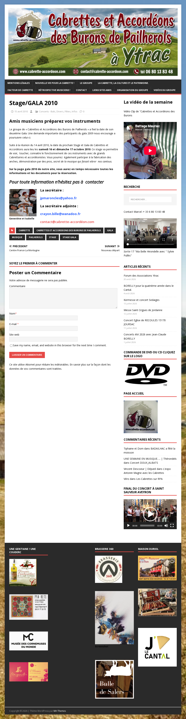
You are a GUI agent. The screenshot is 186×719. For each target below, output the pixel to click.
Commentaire (17, 286)
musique (17, 237)
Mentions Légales (18, 83)
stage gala (69, 237)
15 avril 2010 (21, 111)
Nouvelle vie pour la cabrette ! (54, 83)
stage (52, 237)
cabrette (24, 230)
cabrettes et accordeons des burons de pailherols (69, 230)
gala (110, 230)
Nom (12, 313)
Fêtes (68, 111)
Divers (60, 111)
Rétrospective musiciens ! (54, 90)
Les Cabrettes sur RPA (149, 479)
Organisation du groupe (132, 90)
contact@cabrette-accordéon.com (67, 222)
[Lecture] (128, 525)
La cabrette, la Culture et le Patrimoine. (123, 83)
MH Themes (60, 710)
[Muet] (166, 525)
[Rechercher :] (150, 199)
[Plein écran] (172, 525)
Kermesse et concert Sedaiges (141, 300)
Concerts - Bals (47, 111)
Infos (74, 111)
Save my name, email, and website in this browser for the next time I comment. (59, 345)
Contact (81, 90)
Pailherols (36, 237)
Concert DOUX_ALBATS (144, 462)
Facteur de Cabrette (20, 90)
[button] (150, 514)
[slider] (147, 525)
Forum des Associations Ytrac (141, 275)
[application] (150, 514)
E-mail (13, 324)
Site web (14, 334)
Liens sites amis (101, 90)
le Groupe (86, 83)
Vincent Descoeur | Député (140, 469)
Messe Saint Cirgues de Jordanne (143, 310)
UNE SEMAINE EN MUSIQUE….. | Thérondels (150, 458)
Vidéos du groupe (164, 90)
